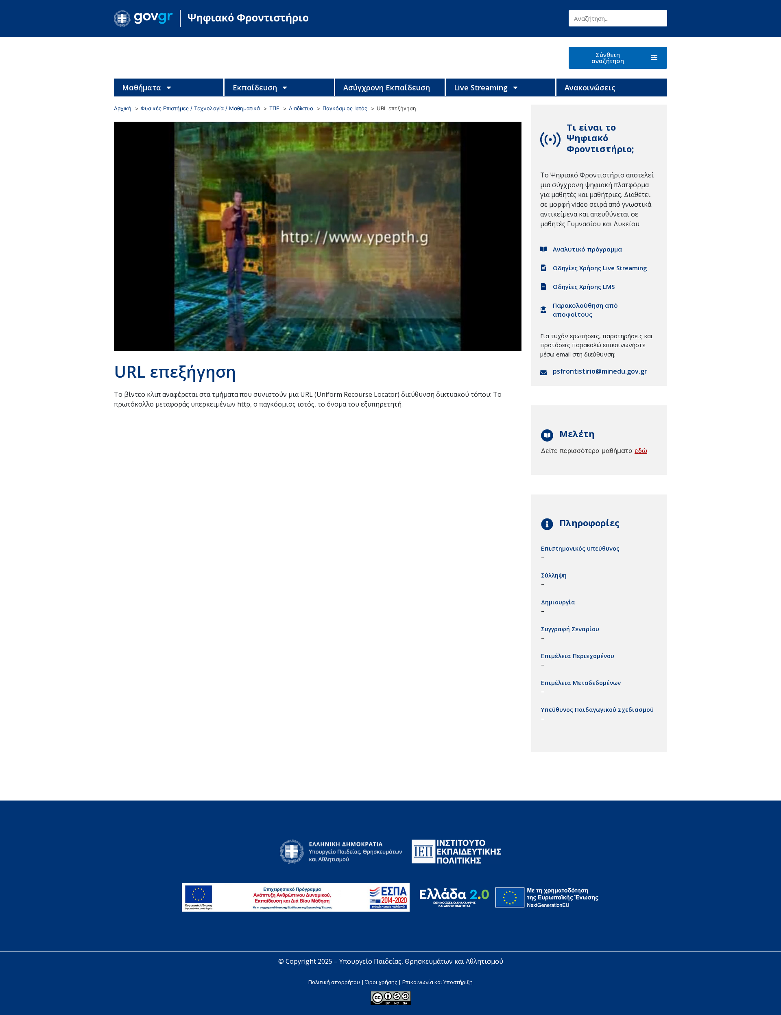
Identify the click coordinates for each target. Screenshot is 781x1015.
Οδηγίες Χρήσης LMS (584, 286)
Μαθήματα (141, 87)
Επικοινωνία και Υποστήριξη (437, 982)
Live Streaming (481, 87)
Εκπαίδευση (255, 87)
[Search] (659, 18)
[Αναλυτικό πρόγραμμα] (543, 249)
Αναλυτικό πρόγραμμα (587, 249)
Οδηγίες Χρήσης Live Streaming (600, 268)
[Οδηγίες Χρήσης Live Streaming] (543, 268)
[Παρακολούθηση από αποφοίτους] (543, 309)
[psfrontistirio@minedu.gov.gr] (543, 373)
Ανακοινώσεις (590, 87)
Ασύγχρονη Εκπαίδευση (386, 87)
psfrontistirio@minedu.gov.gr (600, 371)
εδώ (641, 450)
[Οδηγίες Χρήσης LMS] (543, 286)
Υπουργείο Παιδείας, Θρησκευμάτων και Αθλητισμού (421, 961)
